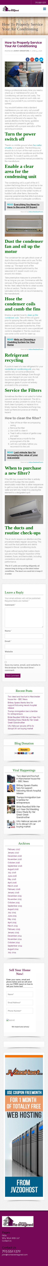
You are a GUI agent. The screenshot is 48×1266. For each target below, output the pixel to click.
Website (9, 652)
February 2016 (14, 889)
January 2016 (13, 893)
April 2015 (12, 922)
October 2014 (14, 942)
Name (8, 631)
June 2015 (12, 916)
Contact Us (6, 1241)
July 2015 (12, 912)
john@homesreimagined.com (15, 1255)
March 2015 (13, 926)
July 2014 (12, 952)
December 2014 (15, 936)
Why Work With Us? (11, 1238)
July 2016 (12, 873)
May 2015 (12, 919)
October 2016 (14, 863)
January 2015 (13, 932)
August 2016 (13, 869)
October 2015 (13, 903)
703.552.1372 (40, 2)
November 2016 (15, 859)
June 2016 (12, 876)
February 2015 (14, 929)
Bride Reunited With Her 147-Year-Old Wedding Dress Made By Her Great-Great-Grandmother (24, 720)
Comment (10, 605)
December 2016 (15, 856)
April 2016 (12, 883)
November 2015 (14, 899)
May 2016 (12, 879)
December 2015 (14, 896)
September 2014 (15, 946)
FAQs (4, 1235)
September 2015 (15, 906)
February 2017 (14, 849)
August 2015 (13, 909)
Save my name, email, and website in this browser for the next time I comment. (22, 667)
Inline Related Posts (36, 211)
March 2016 (13, 886)
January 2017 (13, 853)
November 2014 (15, 939)
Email (8, 641)
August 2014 (13, 949)
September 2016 (15, 866)
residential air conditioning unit (18, 369)
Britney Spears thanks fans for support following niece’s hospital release (22, 705)
